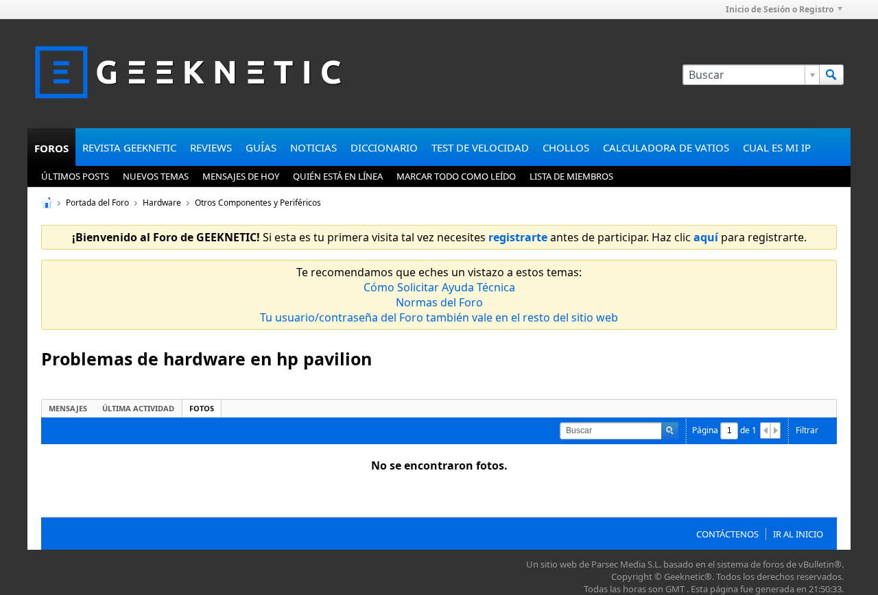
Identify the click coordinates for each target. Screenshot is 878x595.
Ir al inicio (798, 534)
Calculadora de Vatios (666, 147)
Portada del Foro (97, 202)
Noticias (313, 147)
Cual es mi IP (777, 147)
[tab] (68, 408)
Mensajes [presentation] (68, 408)
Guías (261, 147)
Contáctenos (727, 534)
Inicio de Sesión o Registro (779, 9)
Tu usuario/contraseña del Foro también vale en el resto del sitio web (439, 317)
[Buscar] (831, 74)
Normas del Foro (439, 302)
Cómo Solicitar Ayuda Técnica (439, 287)
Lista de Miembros (571, 176)
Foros (51, 148)
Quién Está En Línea (338, 176)
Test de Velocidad (480, 147)
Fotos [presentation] (201, 408)
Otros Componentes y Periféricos (258, 202)
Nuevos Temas (156, 176)
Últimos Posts (75, 176)
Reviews (211, 147)
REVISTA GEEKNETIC (129, 147)
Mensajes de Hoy (240, 176)
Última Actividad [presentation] (138, 408)
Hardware (162, 202)
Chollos (566, 147)
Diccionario (384, 147)
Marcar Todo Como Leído (456, 176)
